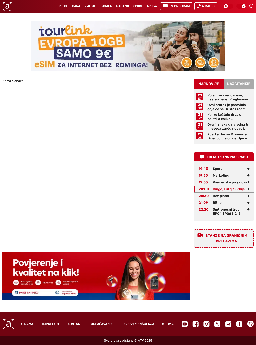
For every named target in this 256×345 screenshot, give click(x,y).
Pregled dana (69, 6)
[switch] (228, 6)
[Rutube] (228, 324)
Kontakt (75, 324)
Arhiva (152, 6)
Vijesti (90, 6)
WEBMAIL (169, 324)
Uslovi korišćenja (138, 324)
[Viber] (250, 324)
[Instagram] (206, 324)
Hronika (105, 6)
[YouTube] (185, 324)
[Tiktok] (239, 324)
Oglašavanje (102, 324)
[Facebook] (195, 324)
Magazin (122, 6)
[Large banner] (128, 46)
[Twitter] (217, 324)
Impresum (50, 324)
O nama (27, 324)
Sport (137, 6)
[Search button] (251, 6)
